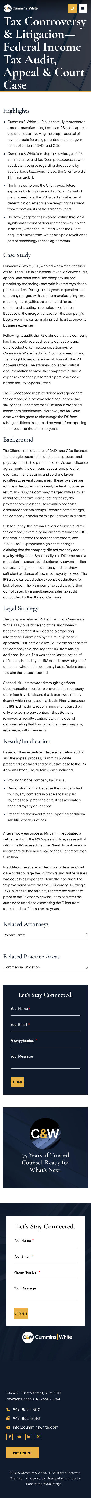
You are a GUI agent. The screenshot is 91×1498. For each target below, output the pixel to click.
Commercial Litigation (22, 967)
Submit (17, 1082)
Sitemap (16, 1478)
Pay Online (22, 1453)
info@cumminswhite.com (35, 1427)
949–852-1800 (26, 1409)
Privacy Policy (35, 1478)
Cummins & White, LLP (37, 1472)
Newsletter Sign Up (62, 1478)
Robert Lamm (15, 935)
